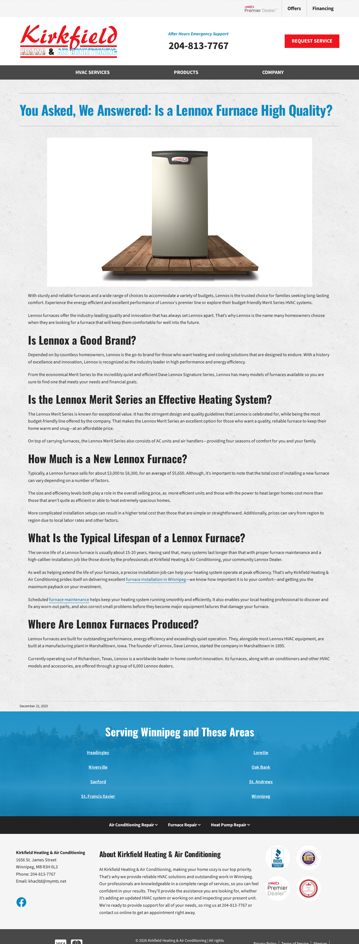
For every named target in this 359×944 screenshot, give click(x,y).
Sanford (98, 782)
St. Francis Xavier (98, 796)
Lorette (261, 753)
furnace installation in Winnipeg (156, 579)
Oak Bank (261, 767)
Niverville (98, 767)
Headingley (98, 753)
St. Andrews (261, 782)
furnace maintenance (69, 600)
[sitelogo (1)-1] (69, 25)
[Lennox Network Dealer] (263, 8)
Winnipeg (261, 796)
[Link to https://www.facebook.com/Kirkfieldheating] (21, 902)
